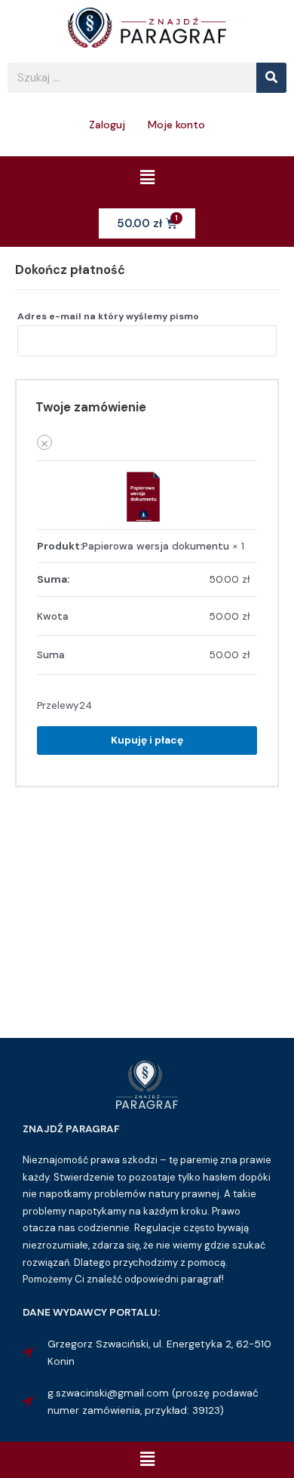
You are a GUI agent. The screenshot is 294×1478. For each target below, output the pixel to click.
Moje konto (176, 124)
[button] (147, 178)
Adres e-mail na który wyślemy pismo (111, 316)
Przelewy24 (64, 705)
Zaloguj (107, 124)
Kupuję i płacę (147, 740)
